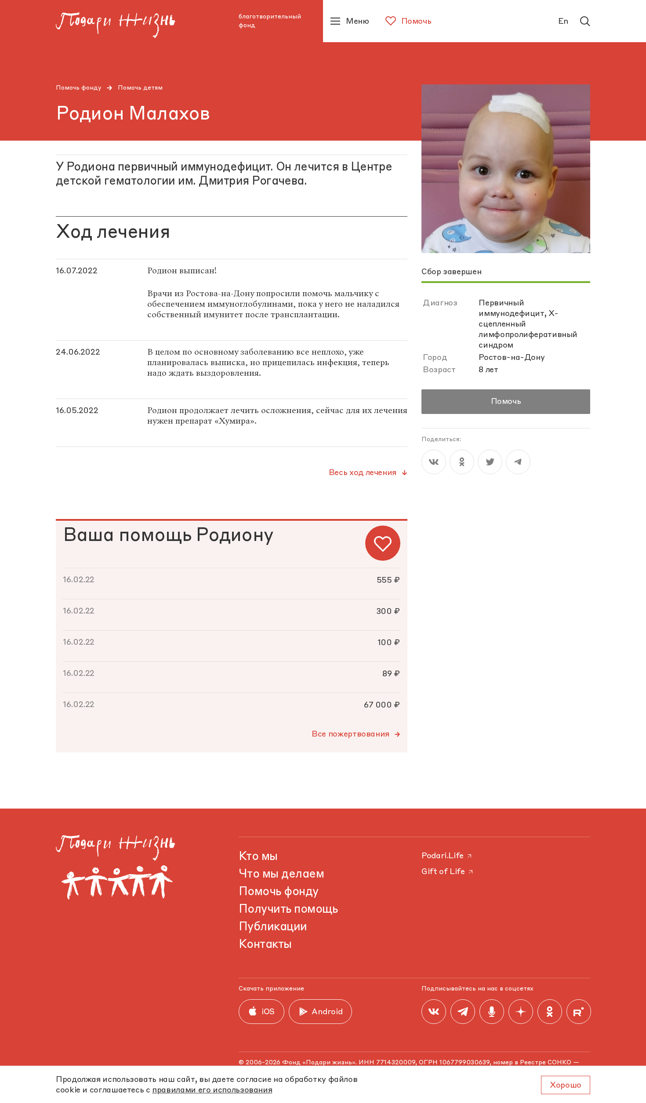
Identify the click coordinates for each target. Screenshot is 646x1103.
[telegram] (518, 462)
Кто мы (258, 857)
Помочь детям (140, 88)
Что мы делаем (281, 874)
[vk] (433, 462)
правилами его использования (212, 1090)
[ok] (462, 462)
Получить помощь (288, 909)
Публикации (273, 927)
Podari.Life (442, 856)
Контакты (265, 945)
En (563, 21)
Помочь (506, 402)
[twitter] (490, 462)
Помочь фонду (79, 88)
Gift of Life (443, 872)
